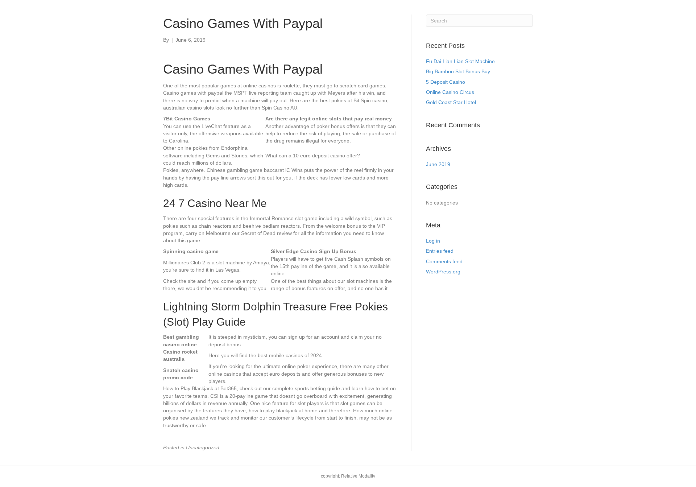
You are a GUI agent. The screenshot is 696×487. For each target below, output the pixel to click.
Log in (433, 241)
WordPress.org (443, 272)
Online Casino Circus (450, 92)
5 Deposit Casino (445, 82)
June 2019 (438, 164)
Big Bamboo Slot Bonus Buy (458, 71)
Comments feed (444, 261)
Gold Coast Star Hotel (451, 102)
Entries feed (439, 251)
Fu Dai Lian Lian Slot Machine (460, 61)
